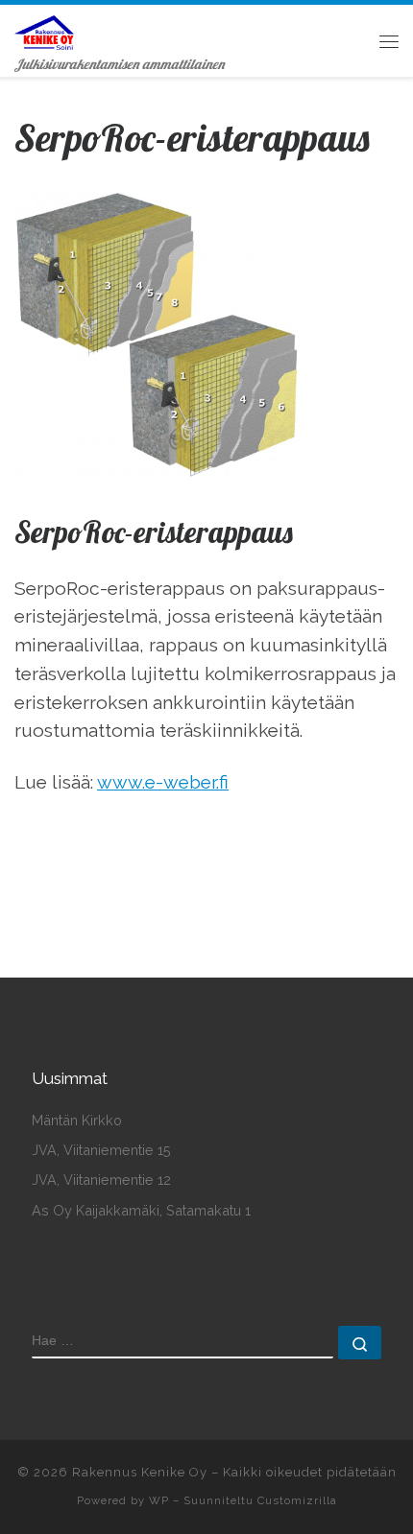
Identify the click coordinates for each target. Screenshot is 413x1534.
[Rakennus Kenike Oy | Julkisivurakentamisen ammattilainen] (44, 29)
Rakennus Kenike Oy (139, 1472)
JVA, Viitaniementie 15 (101, 1150)
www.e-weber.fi (163, 781)
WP (159, 1500)
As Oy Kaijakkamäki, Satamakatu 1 (141, 1210)
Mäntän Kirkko (77, 1120)
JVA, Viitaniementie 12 (101, 1179)
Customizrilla (297, 1500)
